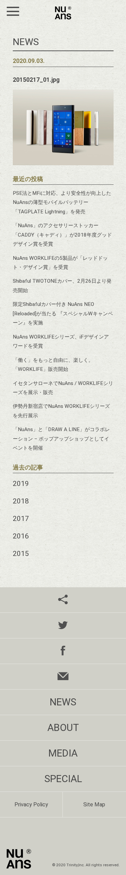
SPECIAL (63, 778)
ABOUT (63, 727)
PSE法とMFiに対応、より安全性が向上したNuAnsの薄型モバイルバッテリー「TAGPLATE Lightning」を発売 (62, 202)
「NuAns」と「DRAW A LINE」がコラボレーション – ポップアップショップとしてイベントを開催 (61, 438)
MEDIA (63, 753)
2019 (21, 483)
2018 (21, 501)
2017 (21, 518)
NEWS (63, 702)
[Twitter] (63, 625)
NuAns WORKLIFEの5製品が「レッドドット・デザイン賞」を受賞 (60, 262)
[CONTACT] (63, 676)
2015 (21, 553)
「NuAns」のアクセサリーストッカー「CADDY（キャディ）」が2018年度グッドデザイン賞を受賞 (62, 234)
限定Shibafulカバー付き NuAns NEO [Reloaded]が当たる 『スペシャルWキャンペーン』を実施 (63, 313)
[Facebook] (63, 651)
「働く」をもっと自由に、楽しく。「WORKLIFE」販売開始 (53, 364)
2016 (21, 536)
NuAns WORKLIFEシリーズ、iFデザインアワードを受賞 (61, 341)
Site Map (94, 804)
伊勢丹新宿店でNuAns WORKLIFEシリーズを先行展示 (61, 410)
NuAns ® (63, 13)
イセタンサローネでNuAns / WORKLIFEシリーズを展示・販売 (63, 387)
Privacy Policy (31, 804)
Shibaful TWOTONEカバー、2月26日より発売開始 (62, 285)
